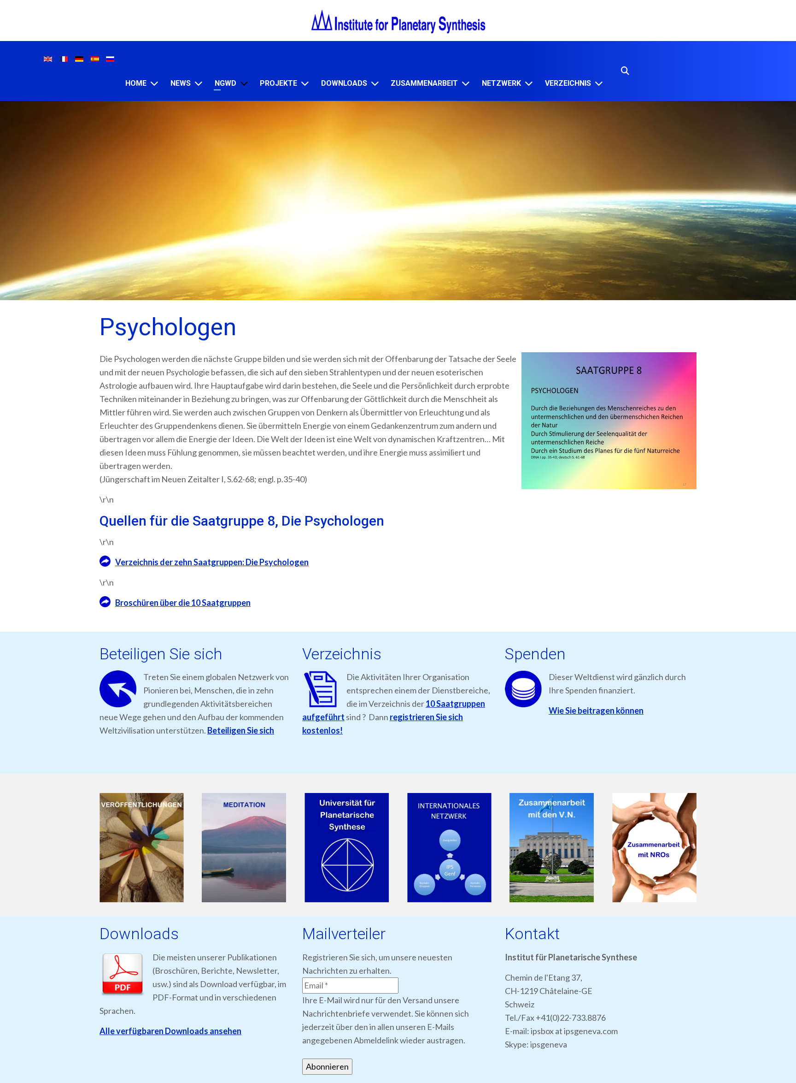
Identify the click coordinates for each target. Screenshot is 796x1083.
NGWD (225, 83)
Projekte (278, 83)
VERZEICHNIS (568, 83)
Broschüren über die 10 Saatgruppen (183, 603)
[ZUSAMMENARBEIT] (466, 83)
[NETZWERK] (529, 83)
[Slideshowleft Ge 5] (552, 848)
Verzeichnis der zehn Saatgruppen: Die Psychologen (212, 562)
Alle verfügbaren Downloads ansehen (170, 1031)
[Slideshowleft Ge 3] (346, 848)
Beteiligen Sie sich (240, 730)
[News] (198, 83)
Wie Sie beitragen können (596, 710)
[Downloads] (375, 83)
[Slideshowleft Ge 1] (142, 848)
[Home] (154, 83)
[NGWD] (244, 83)
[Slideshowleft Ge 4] (449, 848)
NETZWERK (501, 83)
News (180, 83)
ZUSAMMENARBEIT (424, 83)
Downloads (344, 83)
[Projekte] (305, 83)
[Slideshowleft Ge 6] (654, 848)
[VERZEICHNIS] (599, 83)
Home (135, 83)
